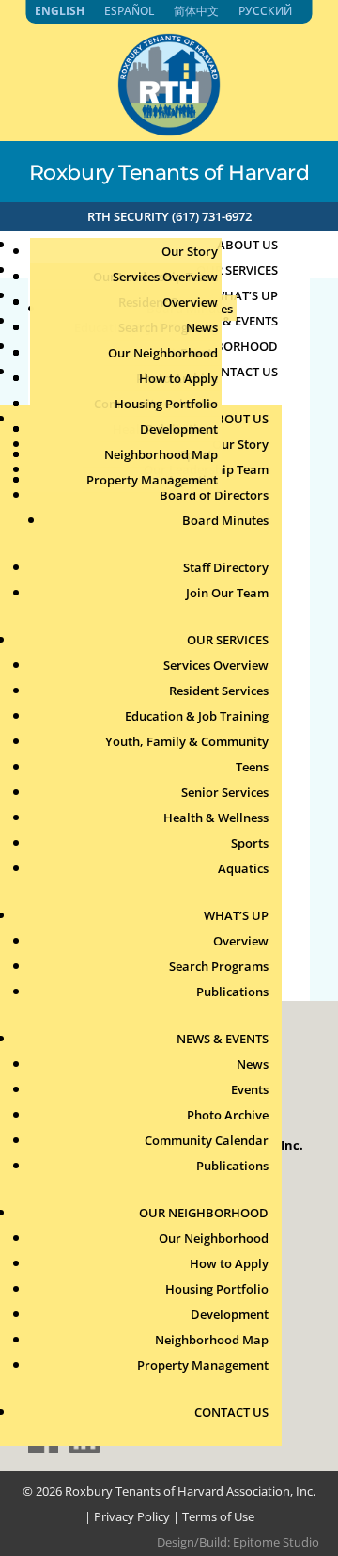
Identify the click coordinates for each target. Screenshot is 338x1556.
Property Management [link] (152, 479)
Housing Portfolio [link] (166, 403)
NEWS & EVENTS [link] (223, 1038)
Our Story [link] (189, 251)
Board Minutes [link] (225, 520)
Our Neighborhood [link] (163, 352)
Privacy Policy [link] (132, 1516)
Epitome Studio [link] (276, 1541)
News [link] (202, 327)
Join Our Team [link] (227, 592)
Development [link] (179, 429)
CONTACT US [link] (241, 371)
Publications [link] (232, 991)
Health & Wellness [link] (216, 817)
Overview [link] (190, 302)
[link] (169, 130)
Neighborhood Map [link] (161, 454)
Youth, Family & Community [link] (187, 741)
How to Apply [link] (178, 378)
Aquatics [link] (243, 868)
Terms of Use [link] (218, 1516)
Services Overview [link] (165, 276)
